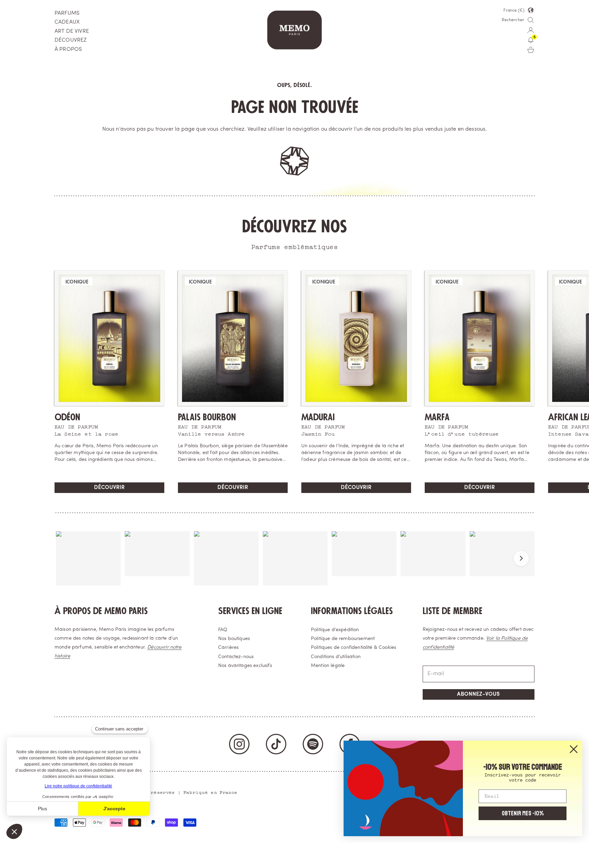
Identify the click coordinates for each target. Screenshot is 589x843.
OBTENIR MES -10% (523, 813)
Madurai (318, 417)
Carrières (228, 647)
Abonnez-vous (478, 694)
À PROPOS (68, 49)
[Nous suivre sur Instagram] (239, 744)
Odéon (67, 417)
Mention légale (328, 665)
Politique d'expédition (335, 630)
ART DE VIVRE (72, 31)
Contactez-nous (236, 656)
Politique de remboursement (343, 638)
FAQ (222, 630)
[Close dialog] (573, 749)
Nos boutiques (234, 638)
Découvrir (109, 487)
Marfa (437, 417)
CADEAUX (67, 22)
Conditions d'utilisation (336, 656)
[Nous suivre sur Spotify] (313, 744)
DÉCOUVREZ (71, 40)
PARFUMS (67, 13)
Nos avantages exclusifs (245, 665)
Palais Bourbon (207, 417)
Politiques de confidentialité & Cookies (353, 647)
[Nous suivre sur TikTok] (276, 744)
